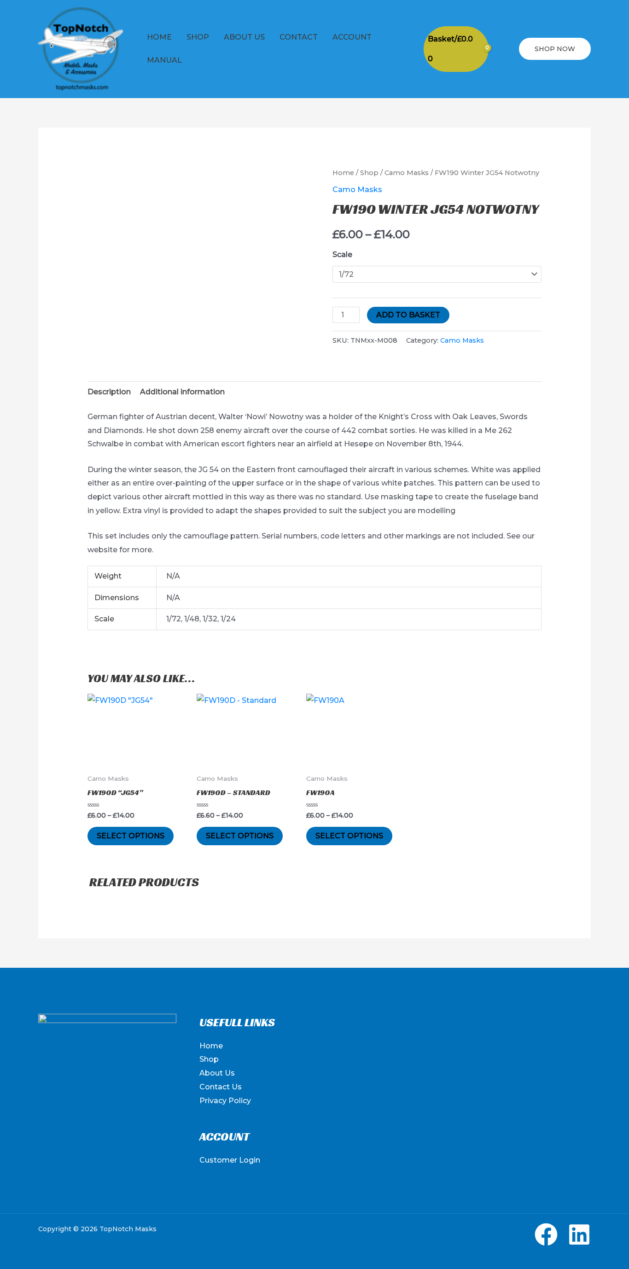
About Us (244, 37)
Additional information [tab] (182, 391)
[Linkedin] (579, 1234)
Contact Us (220, 1086)
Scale (342, 254)
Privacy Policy (225, 1100)
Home (159, 37)
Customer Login (229, 1160)
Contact (299, 37)
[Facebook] (546, 1234)
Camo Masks (406, 173)
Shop (197, 37)
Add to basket (408, 314)
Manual (164, 60)
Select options (130, 835)
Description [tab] (109, 391)
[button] (504, 49)
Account (352, 37)
